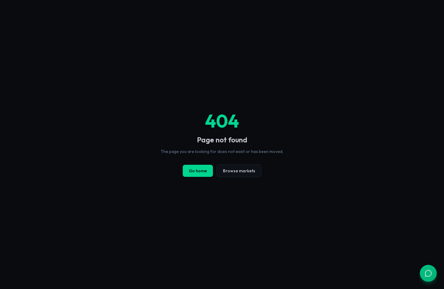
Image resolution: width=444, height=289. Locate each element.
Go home (198, 171)
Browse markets (239, 171)
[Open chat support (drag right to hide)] (428, 273)
